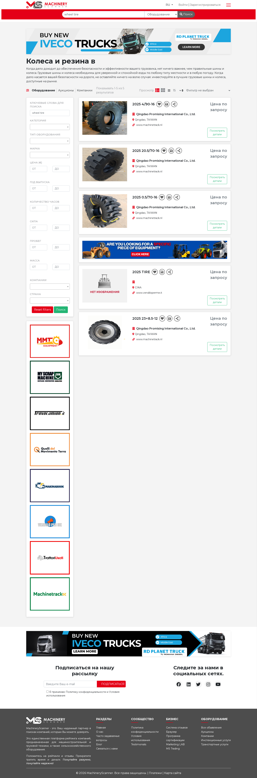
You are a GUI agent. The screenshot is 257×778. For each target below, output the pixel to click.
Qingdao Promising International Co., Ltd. (165, 114)
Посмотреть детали (217, 132)
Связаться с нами (107, 748)
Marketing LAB (175, 744)
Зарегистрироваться (205, 4)
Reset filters (42, 309)
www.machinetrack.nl (149, 125)
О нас (99, 731)
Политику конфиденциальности (86, 691)
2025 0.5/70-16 (145, 197)
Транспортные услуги (214, 744)
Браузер (171, 731)
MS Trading (173, 748)
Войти (183, 4)
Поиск (188, 14)
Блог (99, 744)
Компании (84, 90)
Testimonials (138, 744)
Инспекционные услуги (216, 740)
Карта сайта (172, 773)
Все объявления (211, 727)
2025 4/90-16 (144, 104)
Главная (101, 727)
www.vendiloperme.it (149, 292)
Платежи (156, 773)
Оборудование (43, 90)
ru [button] (168, 4)
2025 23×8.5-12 (145, 318)
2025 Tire (141, 272)
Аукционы (66, 90)
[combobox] (50, 127)
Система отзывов (177, 727)
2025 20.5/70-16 (146, 151)
